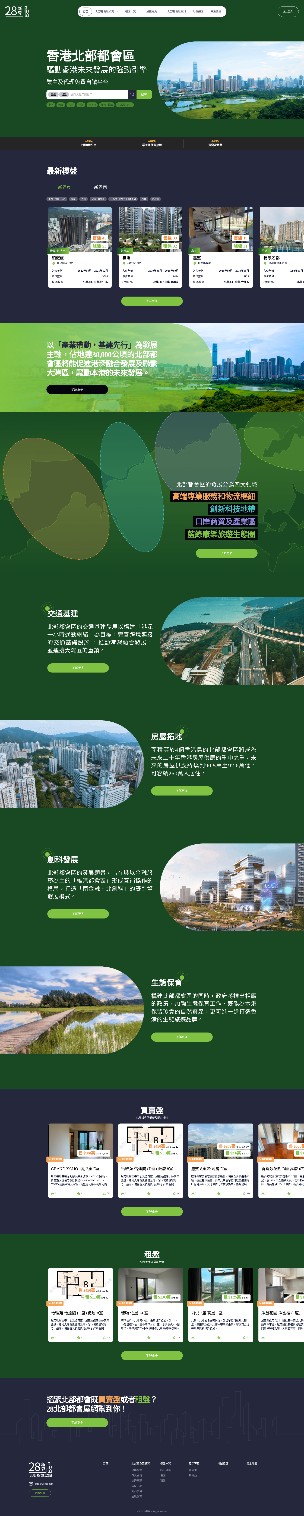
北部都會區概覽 (105, 11)
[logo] (17, 11)
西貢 (144, 199)
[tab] (53, 94)
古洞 (70, 104)
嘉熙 (220, 247)
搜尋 (144, 94)
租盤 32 (170, 246)
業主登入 (288, 11)
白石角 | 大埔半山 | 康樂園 (123, 199)
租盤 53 (99, 246)
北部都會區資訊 (176, 11)
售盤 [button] (53, 94)
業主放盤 (216, 11)
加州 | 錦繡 (107, 104)
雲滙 (149, 247)
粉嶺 (60, 104)
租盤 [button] (64, 94)
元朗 (80, 104)
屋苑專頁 (151, 11)
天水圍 (92, 104)
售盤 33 (170, 238)
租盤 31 (241, 246)
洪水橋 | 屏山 (125, 104)
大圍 (73, 199)
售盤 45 (99, 238)
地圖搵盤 (198, 11)
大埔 (83, 199)
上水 (50, 104)
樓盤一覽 (130, 11)
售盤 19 (241, 238)
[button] (132, 94)
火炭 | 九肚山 (98, 199)
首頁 (85, 11)
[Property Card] (80, 1161)
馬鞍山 (155, 199)
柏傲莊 (79, 247)
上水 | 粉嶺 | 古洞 (57, 199)
